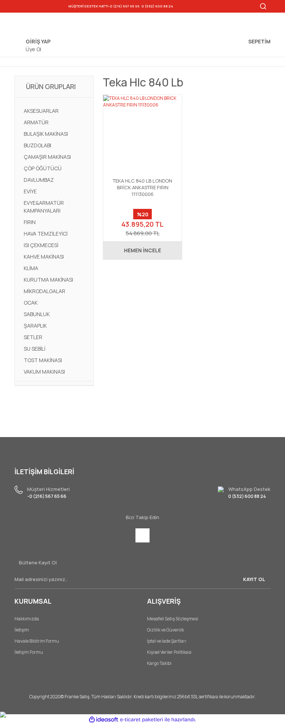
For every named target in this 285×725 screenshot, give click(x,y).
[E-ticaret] (141, 719)
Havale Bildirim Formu (36, 641)
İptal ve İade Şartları (166, 641)
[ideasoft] (103, 719)
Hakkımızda (26, 619)
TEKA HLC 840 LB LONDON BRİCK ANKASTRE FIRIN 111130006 (142, 187)
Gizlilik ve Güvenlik (165, 630)
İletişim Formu (28, 652)
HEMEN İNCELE (142, 250)
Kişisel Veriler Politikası (169, 652)
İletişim (21, 630)
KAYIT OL (254, 579)
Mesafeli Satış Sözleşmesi (172, 619)
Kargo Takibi (159, 663)
